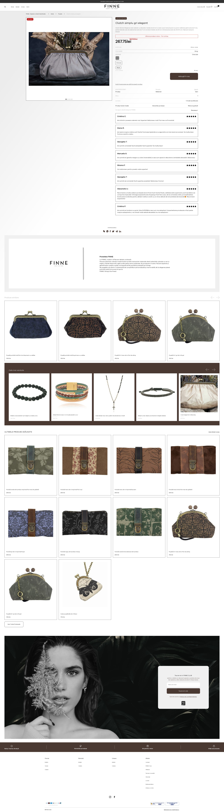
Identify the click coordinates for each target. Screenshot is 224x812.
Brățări (46, 762)
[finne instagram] (110, 797)
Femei (12, 7)
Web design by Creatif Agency (171, 809)
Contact (148, 762)
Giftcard (148, 769)
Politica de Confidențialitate (188, 697)
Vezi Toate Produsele (14, 624)
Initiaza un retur (150, 787)
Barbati (17, 7)
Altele (148, 758)
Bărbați (214, 432)
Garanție (148, 776)
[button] (66, 99)
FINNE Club (148, 765)
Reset (118, 67)
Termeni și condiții (150, 773)
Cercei (46, 765)
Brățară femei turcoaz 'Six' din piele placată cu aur (65, 415)
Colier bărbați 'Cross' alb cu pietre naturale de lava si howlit (110, 415)
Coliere (46, 769)
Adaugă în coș (184, 76)
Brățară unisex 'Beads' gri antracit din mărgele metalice (152, 415)
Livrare (147, 780)
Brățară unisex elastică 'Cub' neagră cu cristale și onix (24, 415)
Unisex (23, 7)
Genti (27, 7)
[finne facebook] (114, 797)
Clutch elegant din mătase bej (188, 415)
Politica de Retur (150, 784)
